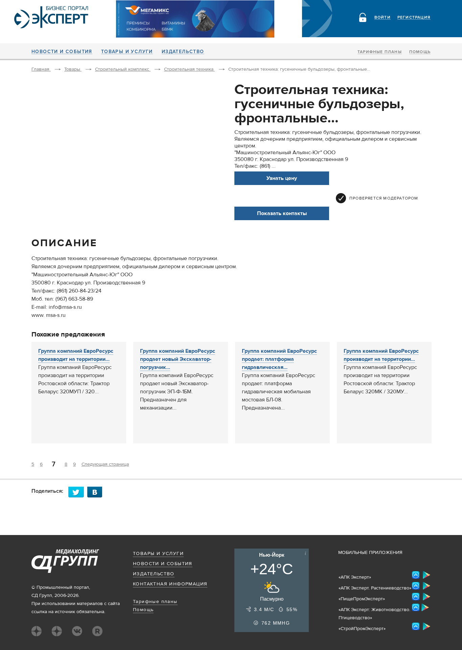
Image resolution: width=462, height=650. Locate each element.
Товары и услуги (127, 51)
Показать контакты (282, 213)
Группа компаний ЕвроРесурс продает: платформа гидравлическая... (279, 359)
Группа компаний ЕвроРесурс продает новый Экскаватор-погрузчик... (177, 359)
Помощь (420, 52)
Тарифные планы (379, 52)
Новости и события (61, 51)
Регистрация (414, 18)
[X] (77, 492)
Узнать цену (282, 178)
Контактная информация (170, 584)
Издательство (183, 51)
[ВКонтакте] (96, 492)
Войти (382, 18)
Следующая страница (105, 464)
